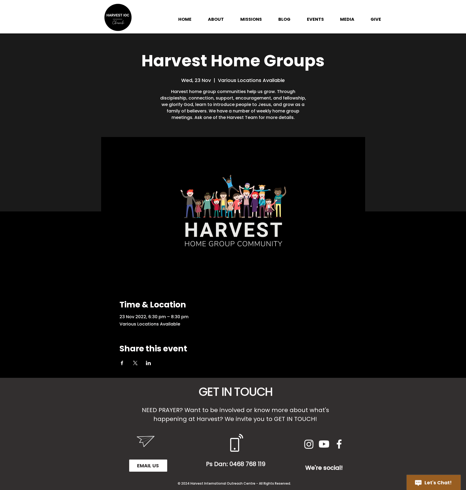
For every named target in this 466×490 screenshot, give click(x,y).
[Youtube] (324, 444)
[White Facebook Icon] (339, 444)
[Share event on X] (135, 363)
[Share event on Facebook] (122, 363)
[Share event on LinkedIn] (148, 363)
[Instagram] (309, 444)
